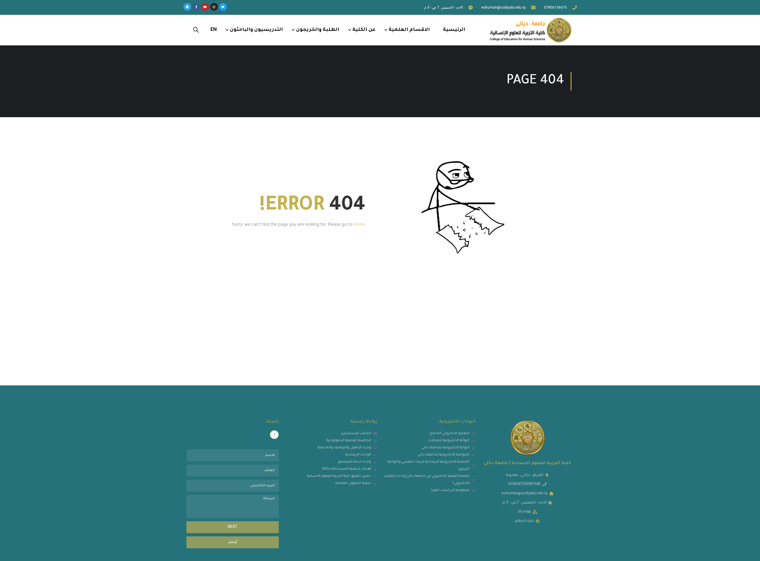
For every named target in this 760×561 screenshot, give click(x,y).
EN (213, 30)
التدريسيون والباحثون (256, 30)
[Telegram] (187, 7)
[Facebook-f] (196, 7)
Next (233, 527)
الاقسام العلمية (409, 30)
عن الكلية (364, 30)
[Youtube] (205, 7)
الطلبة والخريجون (317, 30)
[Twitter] (223, 7)
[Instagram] (214, 7)
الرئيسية (454, 30)
